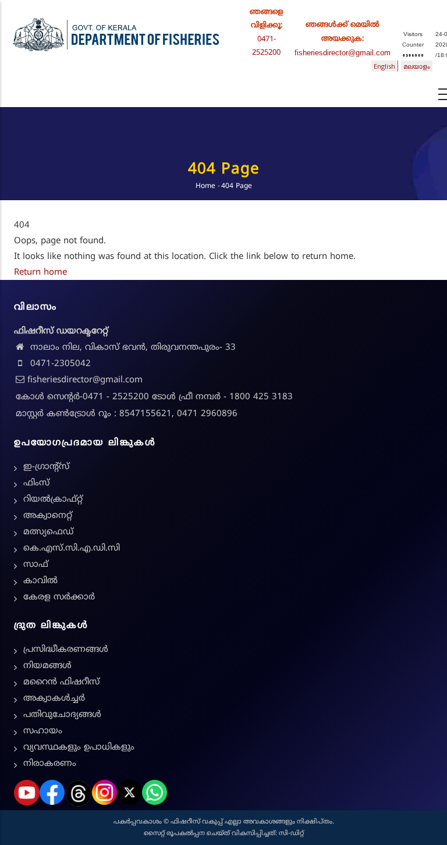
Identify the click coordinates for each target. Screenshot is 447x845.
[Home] (116, 32)
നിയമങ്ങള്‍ (47, 666)
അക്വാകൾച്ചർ (54, 698)
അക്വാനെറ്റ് (47, 515)
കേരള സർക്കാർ (59, 597)
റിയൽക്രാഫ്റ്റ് (53, 499)
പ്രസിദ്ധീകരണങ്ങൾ (65, 649)
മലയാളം (416, 66)
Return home (40, 272)
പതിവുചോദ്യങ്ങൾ (62, 714)
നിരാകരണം (49, 763)
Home (205, 186)
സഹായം (42, 731)
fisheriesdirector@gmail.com (343, 52)
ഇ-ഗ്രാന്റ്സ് (46, 467)
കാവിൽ (40, 581)
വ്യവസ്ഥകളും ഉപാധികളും (78, 747)
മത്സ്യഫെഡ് (48, 532)
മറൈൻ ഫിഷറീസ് (61, 682)
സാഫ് (35, 564)
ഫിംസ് (36, 483)
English (384, 66)
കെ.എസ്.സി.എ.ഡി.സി (71, 548)
